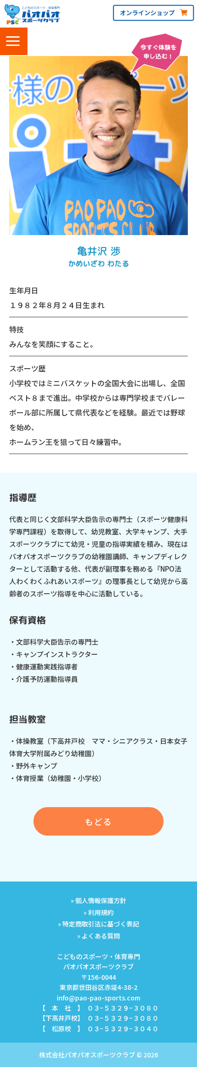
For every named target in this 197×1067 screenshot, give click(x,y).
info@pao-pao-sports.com (98, 997)
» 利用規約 (98, 912)
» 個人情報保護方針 (98, 900)
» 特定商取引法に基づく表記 (98, 923)
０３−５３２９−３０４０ (123, 1028)
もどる (98, 821)
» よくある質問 (98, 935)
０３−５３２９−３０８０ (123, 1007)
